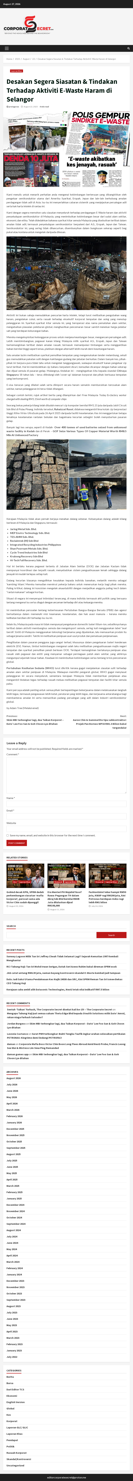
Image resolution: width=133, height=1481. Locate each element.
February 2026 (14, 1116)
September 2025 (15, 1147)
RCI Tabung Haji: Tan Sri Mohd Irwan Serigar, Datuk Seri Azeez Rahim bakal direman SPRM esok (61, 966)
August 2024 (13, 1230)
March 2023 (12, 1337)
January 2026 (14, 1122)
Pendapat (12, 1440)
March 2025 (12, 1185)
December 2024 (15, 1204)
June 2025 (12, 1166)
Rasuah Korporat (16, 1452)
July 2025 (11, 1160)
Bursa (9, 1383)
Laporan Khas (16, 71)
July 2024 (11, 1236)
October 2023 (14, 1293)
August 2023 (13, 1306)
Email (10, 810)
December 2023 (15, 1280)
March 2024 (12, 1261)
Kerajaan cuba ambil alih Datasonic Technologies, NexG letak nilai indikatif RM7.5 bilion (57, 989)
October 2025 (14, 1141)
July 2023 (11, 1312)
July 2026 (11, 1084)
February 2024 (14, 1268)
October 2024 (14, 1217)
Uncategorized (15, 1465)
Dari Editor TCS (15, 1389)
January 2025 (14, 1198)
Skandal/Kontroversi (18, 1459)
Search (11, 926)
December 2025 (15, 1128)
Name (10, 797)
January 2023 (14, 1350)
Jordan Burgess (16, 1023)
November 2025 (15, 1135)
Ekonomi (11, 1395)
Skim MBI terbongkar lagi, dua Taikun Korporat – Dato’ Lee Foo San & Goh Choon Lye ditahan (35, 719)
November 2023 (15, 1287)
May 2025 (11, 1173)
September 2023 (15, 1299)
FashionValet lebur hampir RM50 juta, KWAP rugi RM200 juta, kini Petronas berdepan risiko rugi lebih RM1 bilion (108, 876)
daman (11, 1044)
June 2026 (12, 1090)
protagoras (14, 106)
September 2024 (15, 1223)
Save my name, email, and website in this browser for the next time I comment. (52, 835)
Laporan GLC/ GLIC (17, 1427)
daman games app (18, 1054)
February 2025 (14, 1192)
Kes (14, 882)
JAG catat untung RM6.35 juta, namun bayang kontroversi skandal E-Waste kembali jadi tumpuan (63, 973)
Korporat (58, 882)
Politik (10, 1446)
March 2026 (12, 1109)
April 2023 (12, 1331)
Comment (12, 754)
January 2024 (14, 1274)
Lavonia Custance (17, 1033)
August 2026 (13, 1078)
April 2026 (12, 1103)
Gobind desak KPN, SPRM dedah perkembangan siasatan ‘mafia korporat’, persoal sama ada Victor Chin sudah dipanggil (25, 876)
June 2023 (12, 1318)
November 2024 (15, 1211)
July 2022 (11, 1356)
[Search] (128, 48)
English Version (15, 1402)
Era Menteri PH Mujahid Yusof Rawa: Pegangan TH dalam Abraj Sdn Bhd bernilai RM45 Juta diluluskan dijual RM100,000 (66, 876)
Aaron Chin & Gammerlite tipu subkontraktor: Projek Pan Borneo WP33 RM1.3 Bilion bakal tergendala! (100, 721)
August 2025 (13, 1154)
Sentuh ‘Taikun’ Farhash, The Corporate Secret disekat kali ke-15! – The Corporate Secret (59, 1009)
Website (11, 822)
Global (10, 1408)
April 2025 (12, 1179)
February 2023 (14, 1344)
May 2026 (11, 1097)
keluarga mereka (93, 602)
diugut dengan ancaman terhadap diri (57, 602)
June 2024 (12, 1242)
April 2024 (12, 1255)
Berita (10, 1376)
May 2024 (11, 1249)
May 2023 (11, 1325)
